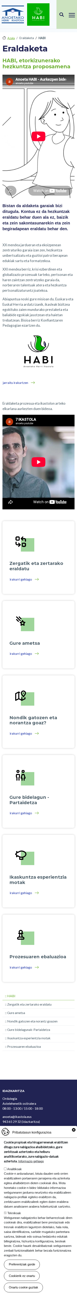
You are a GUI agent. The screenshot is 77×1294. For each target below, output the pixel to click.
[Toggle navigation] (72, 14)
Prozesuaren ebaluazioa (24, 1046)
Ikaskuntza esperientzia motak (29, 1038)
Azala (11, 38)
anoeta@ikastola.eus (17, 1117)
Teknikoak (14, 1213)
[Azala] (13, 14)
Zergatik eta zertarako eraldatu (29, 1004)
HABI (11, 996)
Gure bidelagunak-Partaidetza (28, 1029)
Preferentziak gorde (22, 1264)
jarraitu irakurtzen (15, 382)
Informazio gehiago (31, 1161)
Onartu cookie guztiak (23, 1287)
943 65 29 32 (11, 1121)
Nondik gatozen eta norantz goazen (32, 1021)
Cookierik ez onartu (22, 1276)
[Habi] (38, 14)
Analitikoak (14, 1169)
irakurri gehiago (21, 579)
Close (73, 1129)
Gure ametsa (16, 1013)
